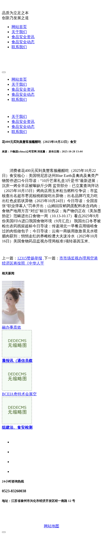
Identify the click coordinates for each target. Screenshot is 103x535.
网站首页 (19, 27)
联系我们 (19, 47)
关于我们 (19, 32)
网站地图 (51, 526)
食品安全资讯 (22, 37)
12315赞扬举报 (29, 258)
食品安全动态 (22, 42)
